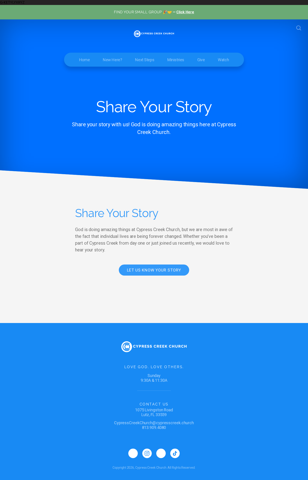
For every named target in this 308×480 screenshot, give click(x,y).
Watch (223, 59)
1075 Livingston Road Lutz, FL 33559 (154, 412)
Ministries (175, 59)
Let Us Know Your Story (154, 270)
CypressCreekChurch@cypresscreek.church (154, 422)
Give (201, 59)
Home (84, 59)
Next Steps (144, 59)
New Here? (112, 59)
